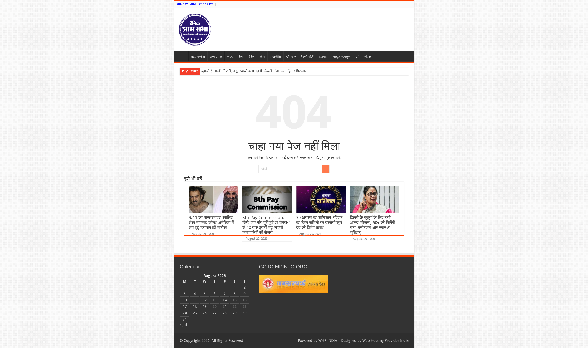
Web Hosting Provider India (385, 340)
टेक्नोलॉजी (307, 57)
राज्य (230, 57)
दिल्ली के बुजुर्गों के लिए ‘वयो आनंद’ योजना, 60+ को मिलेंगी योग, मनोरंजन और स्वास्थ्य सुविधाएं (372, 225)
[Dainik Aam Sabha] (195, 28)
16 (245, 300)
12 (205, 300)
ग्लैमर (289, 57)
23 (245, 306)
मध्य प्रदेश (198, 57)
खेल (262, 57)
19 (205, 306)
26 (205, 313)
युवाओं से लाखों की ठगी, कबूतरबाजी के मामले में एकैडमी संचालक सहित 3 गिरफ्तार (254, 71)
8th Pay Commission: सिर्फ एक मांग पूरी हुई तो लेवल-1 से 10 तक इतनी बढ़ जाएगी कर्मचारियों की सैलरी (266, 225)
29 (234, 313)
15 (234, 300)
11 (195, 300)
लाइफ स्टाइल (341, 57)
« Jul (183, 325)
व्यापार (323, 57)
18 (195, 306)
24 (185, 313)
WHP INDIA (327, 340)
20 (214, 306)
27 (214, 313)
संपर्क (367, 57)
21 (225, 306)
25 (195, 313)
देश (240, 57)
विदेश (251, 57)
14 (225, 300)
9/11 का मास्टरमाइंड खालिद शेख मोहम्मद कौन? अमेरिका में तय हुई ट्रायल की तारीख (211, 222)
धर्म (357, 57)
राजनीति (275, 57)
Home (182, 56)
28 (225, 313)
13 (214, 300)
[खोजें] (325, 169)
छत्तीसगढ (216, 57)
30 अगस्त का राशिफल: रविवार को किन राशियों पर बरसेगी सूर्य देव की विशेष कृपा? (319, 222)
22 (234, 306)
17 (185, 306)
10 (185, 300)
